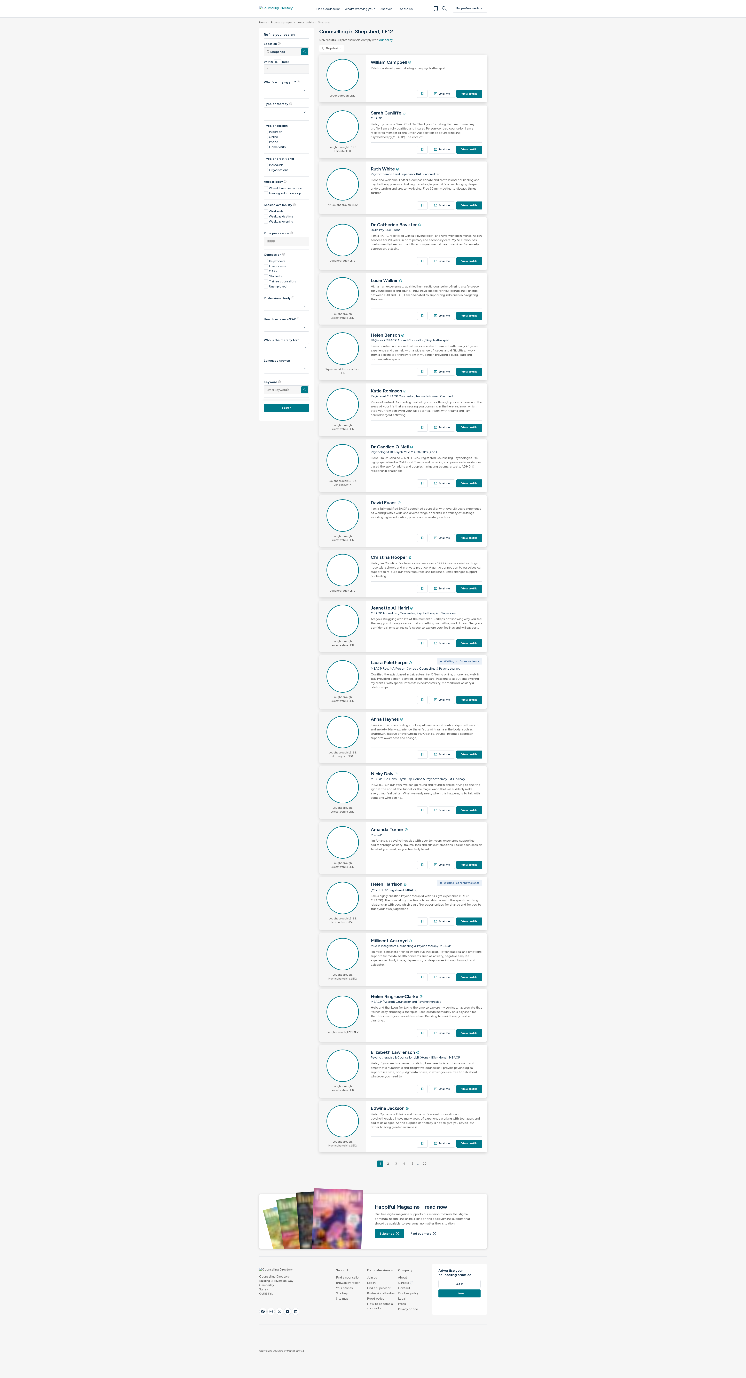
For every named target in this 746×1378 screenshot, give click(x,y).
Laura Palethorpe (390, 662)
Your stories (344, 1288)
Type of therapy (278, 104)
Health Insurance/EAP (282, 319)
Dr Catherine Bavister (394, 224)
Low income (277, 266)
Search (286, 407)
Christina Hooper (389, 557)
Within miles (276, 62)
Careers (406, 1282)
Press (402, 1304)
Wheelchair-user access (285, 188)
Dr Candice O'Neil (390, 447)
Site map (342, 1298)
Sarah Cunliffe (387, 113)
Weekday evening (281, 221)
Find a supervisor (378, 1288)
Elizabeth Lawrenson (393, 1052)
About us (406, 9)
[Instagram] (271, 1311)
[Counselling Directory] (284, 8)
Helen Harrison (387, 884)
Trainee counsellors (282, 281)
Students (275, 276)
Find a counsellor (328, 9)
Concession (274, 254)
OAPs (273, 271)
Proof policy (375, 1298)
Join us (372, 1277)
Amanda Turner (388, 829)
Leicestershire (305, 22)
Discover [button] (386, 9)
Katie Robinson (387, 391)
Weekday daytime (281, 216)
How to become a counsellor (380, 1306)
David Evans (384, 502)
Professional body (279, 298)
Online (273, 137)
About (402, 1277)
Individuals (276, 165)
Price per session (278, 233)
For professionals (470, 8)
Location (272, 44)
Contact (404, 1288)
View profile (469, 93)
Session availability (280, 205)
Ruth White (383, 169)
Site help (342, 1293)
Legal (401, 1298)
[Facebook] (262, 1311)
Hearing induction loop (285, 193)
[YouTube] (287, 1311)
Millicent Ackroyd (390, 940)
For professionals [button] (380, 1270)
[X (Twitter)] (279, 1311)
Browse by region (282, 22)
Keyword (272, 382)
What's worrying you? (360, 9)
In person (275, 132)
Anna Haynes (385, 719)
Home (263, 22)
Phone (273, 142)
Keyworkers (277, 261)
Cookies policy (408, 1293)
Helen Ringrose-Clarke (395, 996)
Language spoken (277, 360)
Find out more (423, 1233)
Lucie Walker (385, 280)
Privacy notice (408, 1309)
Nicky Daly (383, 773)
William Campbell (389, 62)
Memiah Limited (295, 1351)
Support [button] (342, 1270)
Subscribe (389, 1233)
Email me (442, 94)
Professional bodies (381, 1293)
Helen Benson (386, 335)
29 (425, 1163)
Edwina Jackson (388, 1108)
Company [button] (405, 1270)
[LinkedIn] (295, 1311)
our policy (386, 40)
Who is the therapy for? (281, 340)
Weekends (276, 211)
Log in (371, 1283)
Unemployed (278, 286)
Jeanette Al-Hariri (390, 608)
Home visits (277, 147)
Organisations (278, 170)
